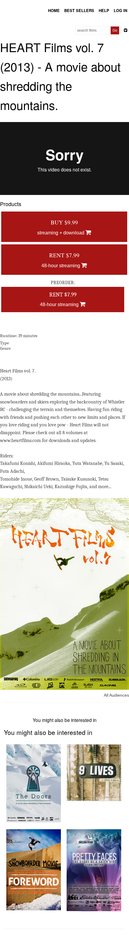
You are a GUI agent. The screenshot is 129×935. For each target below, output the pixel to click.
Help (104, 10)
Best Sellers (79, 10)
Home (54, 10)
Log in (120, 10)
